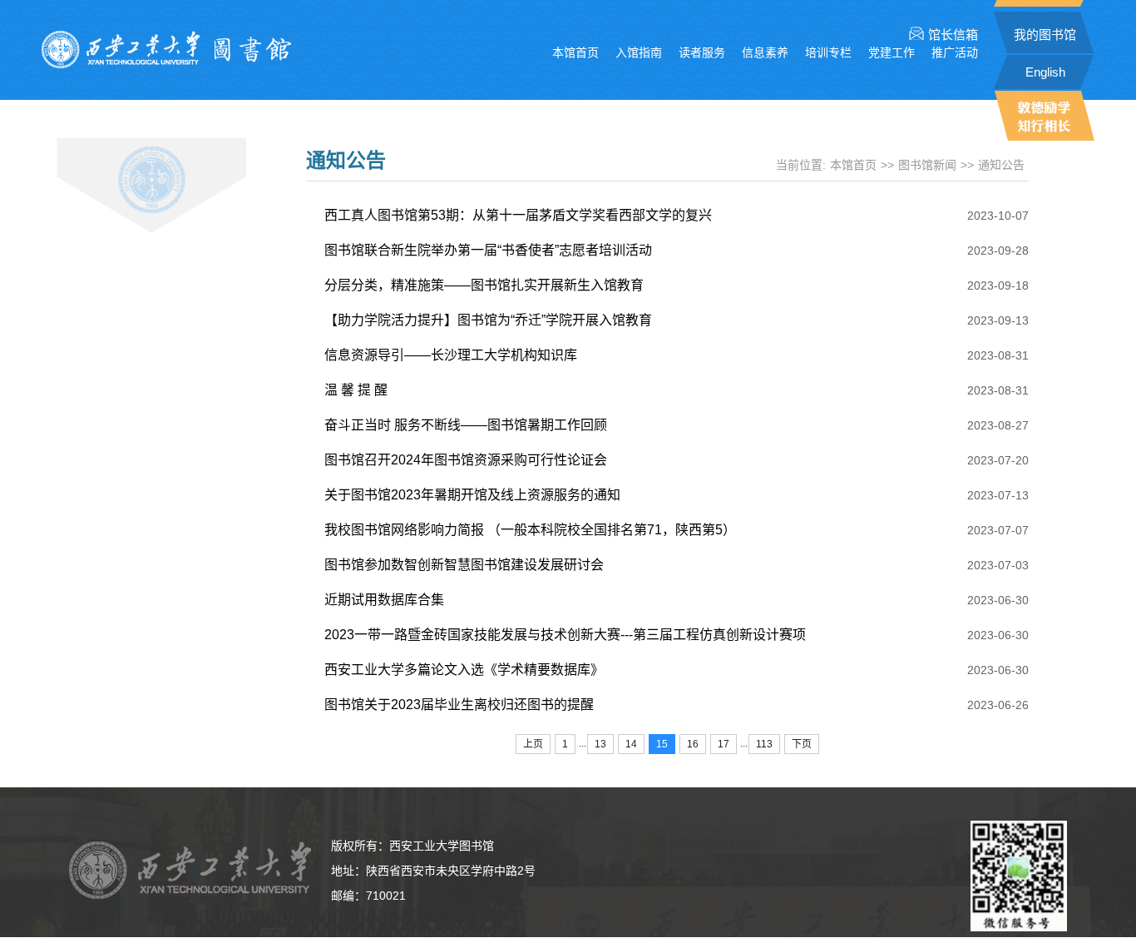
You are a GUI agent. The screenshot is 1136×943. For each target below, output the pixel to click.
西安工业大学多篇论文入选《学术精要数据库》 (464, 670)
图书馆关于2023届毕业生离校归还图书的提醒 (459, 704)
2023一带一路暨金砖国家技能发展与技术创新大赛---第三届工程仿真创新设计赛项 (565, 635)
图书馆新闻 (927, 164)
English (1045, 72)
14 (631, 744)
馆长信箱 (953, 34)
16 (693, 744)
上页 (533, 744)
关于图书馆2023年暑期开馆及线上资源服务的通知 (472, 495)
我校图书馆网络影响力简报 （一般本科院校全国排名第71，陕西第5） (530, 530)
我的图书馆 (1045, 34)
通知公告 (1001, 164)
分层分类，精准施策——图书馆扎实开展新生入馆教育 (484, 285)
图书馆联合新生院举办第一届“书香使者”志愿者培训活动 (488, 250)
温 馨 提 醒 (356, 390)
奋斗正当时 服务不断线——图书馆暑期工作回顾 (465, 425)
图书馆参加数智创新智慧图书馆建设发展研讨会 (464, 565)
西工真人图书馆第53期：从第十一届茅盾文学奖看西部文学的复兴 (518, 215)
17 (723, 744)
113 (764, 744)
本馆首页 (575, 52)
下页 (802, 744)
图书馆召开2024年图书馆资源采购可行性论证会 (465, 460)
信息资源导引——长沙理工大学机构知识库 (450, 355)
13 (600, 744)
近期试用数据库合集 (384, 600)
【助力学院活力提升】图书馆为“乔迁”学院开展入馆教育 (488, 320)
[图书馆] (166, 64)
